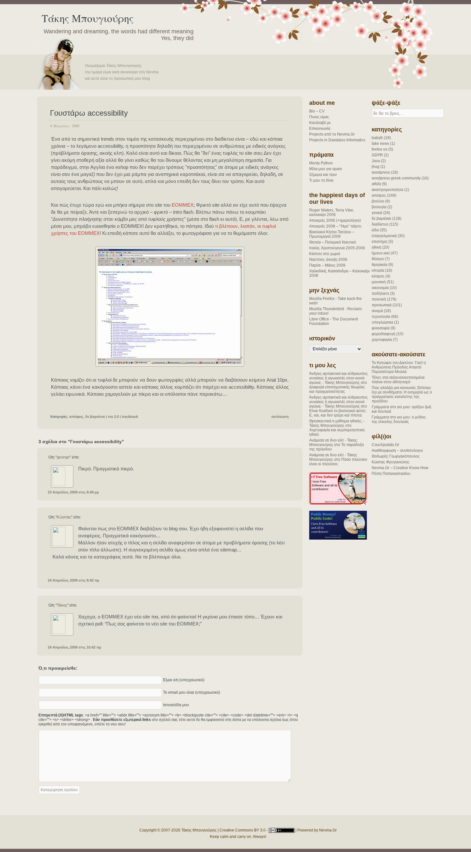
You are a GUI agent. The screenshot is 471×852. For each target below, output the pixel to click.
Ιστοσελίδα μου (176, 704)
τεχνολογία (381, 316)
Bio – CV (317, 111)
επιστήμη (379, 241)
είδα (375, 230)
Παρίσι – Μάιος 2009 (327, 265)
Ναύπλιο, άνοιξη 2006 (328, 259)
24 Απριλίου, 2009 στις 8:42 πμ (73, 580)
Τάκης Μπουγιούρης (88, 18)
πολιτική (379, 299)
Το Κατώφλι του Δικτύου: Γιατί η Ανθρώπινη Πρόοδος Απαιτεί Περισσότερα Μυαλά (399, 367)
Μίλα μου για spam (325, 169)
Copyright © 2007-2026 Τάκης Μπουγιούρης (178, 830)
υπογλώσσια (382, 322)
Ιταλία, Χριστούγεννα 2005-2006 (337, 248)
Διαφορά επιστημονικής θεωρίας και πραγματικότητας (337, 389)
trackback (130, 416)
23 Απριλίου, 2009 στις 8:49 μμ (73, 492)
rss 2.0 (113, 416)
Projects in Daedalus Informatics (337, 140)
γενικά (377, 213)
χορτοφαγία (382, 339)
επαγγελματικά (384, 236)
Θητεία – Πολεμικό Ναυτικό (332, 242)
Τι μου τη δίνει (321, 180)
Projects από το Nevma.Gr (332, 134)
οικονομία (380, 287)
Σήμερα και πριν (323, 174)
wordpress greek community (396, 178)
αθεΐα (376, 184)
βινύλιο (378, 201)
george (63, 457)
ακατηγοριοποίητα (387, 189)
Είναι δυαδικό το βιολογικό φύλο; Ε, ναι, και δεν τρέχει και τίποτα (337, 413)
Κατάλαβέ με (320, 122)
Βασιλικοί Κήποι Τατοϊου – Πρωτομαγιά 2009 (331, 234)
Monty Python (321, 163)
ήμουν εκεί (381, 253)
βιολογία (379, 207)
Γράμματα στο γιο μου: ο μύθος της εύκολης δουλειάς (399, 419)
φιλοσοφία (381, 328)
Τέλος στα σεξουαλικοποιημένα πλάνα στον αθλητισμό (398, 379)
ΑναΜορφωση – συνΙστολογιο (397, 450)
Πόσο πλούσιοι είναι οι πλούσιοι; (338, 461)
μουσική (379, 282)
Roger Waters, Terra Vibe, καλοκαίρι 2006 (331, 212)
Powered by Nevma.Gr (317, 830)
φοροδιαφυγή (383, 334)
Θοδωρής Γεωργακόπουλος (396, 456)
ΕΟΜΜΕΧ (183, 205)
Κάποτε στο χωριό (324, 254)
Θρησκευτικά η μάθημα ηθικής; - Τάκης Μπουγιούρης (337, 423)
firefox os (379, 149)
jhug (375, 166)
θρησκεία (379, 264)
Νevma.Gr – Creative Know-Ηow (400, 468)
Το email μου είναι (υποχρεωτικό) (191, 692)
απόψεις (379, 195)
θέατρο (378, 259)
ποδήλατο (380, 293)
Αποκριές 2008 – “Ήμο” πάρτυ (335, 226)
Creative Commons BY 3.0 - (244, 830)
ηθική (376, 247)
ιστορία (378, 270)
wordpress (381, 172)
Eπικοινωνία (319, 128)
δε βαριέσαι (381, 218)
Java (376, 161)
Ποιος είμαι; (319, 117)
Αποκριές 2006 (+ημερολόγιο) (335, 220)
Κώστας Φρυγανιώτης (390, 462)
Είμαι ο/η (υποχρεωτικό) (183, 679)
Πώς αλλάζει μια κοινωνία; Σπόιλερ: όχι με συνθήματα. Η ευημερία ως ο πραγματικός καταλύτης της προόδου (402, 394)
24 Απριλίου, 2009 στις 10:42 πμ (74, 647)
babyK (377, 138)
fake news (380, 143)
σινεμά (377, 311)
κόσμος (378, 276)
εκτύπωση (280, 416)
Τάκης (62, 605)
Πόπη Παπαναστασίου (391, 473)
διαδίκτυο (380, 224)
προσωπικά (382, 305)
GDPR (377, 155)
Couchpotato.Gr (385, 445)
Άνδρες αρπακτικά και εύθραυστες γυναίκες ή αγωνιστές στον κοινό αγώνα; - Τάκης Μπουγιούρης (338, 378)
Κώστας (64, 517)
